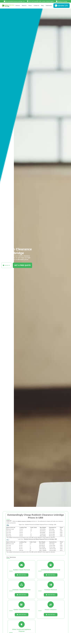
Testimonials (49, 5)
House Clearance (50, 609)
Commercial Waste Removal (50, 570)
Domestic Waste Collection (22, 590)
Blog (42, 5)
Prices (30, 5)
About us (24, 5)
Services (17, 5)
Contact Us (36, 5)
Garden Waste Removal (22, 609)
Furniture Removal (50, 590)
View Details (22, 574)
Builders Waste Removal (21, 570)
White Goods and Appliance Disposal (21, 630)
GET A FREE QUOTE (22, 265)
